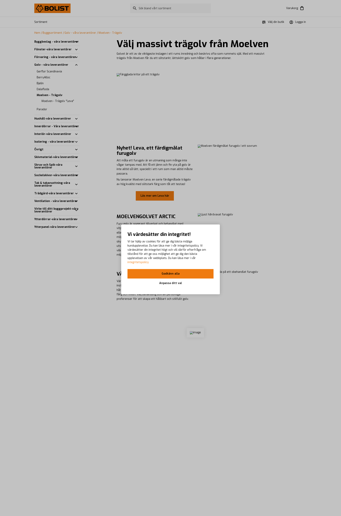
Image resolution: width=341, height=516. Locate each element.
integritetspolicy (138, 262)
